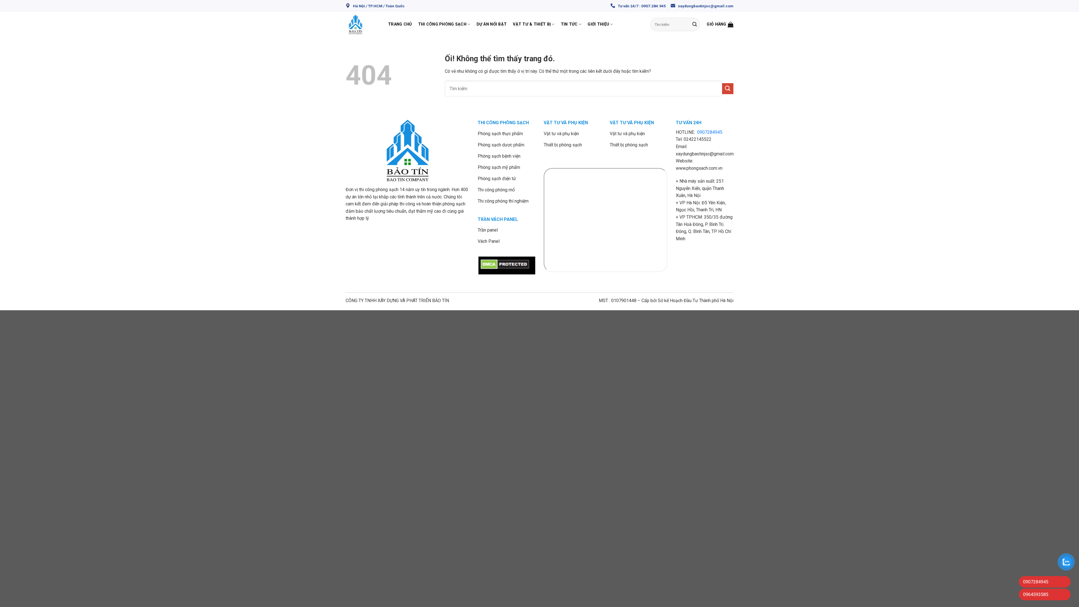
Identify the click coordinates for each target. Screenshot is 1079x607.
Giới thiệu (598, 24)
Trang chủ (400, 24)
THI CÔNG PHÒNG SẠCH (503, 122)
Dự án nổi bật (492, 24)
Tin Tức (569, 24)
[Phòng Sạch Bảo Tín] (363, 24)
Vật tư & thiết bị (532, 24)
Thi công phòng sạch (442, 24)
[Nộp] (694, 24)
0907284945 (709, 132)
